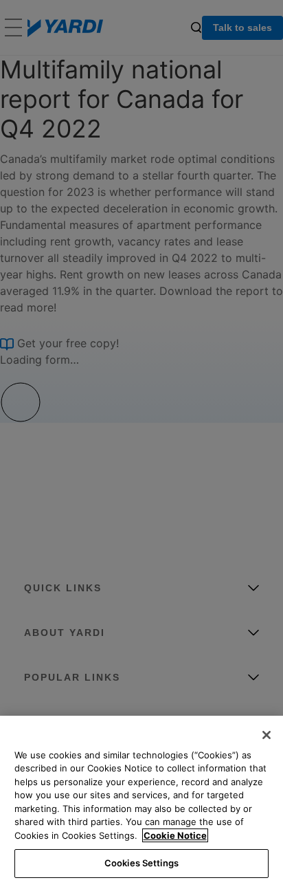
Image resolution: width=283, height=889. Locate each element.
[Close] (266, 735)
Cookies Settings (141, 862)
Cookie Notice (175, 835)
